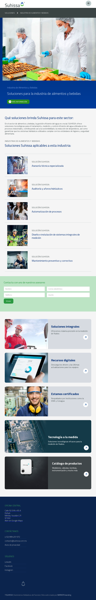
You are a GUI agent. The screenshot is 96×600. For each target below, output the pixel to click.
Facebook (8, 566)
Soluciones (10, 13)
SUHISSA (9, 595)
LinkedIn (8, 562)
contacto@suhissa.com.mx (16, 541)
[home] (15, 4)
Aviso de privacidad (12, 545)
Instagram (9, 570)
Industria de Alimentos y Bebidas (34, 13)
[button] (88, 3)
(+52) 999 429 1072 (12, 537)
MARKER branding (64, 595)
